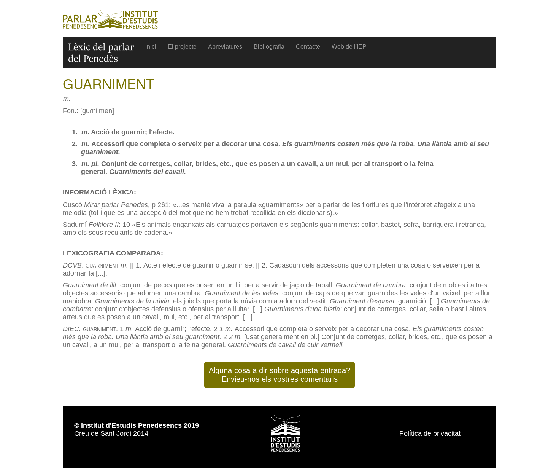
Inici (150, 46)
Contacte (308, 46)
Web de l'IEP (349, 46)
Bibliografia (269, 46)
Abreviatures (225, 46)
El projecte (182, 46)
